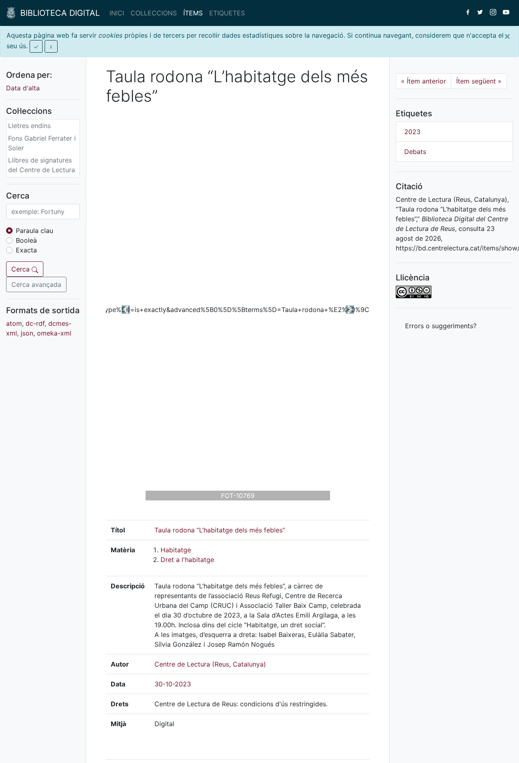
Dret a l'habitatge (187, 560)
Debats (415, 151)
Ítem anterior (423, 81)
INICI (116, 13)
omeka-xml (54, 333)
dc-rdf (35, 323)
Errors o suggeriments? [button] (440, 326)
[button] (126, 309)
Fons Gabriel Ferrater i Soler (42, 143)
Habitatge (176, 550)
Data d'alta (23, 88)
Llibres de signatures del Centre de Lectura (41, 165)
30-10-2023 (172, 684)
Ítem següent (479, 81)
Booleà (26, 240)
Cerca (21, 269)
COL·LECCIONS (154, 13)
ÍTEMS (193, 13)
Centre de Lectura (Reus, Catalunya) (210, 664)
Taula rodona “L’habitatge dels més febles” (219, 530)
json (27, 333)
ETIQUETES (227, 13)
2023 (412, 132)
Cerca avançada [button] (36, 284)
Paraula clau (34, 231)
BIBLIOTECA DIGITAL (57, 13)
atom (14, 323)
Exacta (26, 250)
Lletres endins (29, 126)
